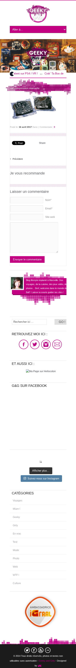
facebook (34, 650)
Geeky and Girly (47, 661)
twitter (27, 650)
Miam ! (16, 508)
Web (15, 566)
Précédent (16, 158)
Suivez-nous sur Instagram (43, 478)
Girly (15, 525)
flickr (47, 650)
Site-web (50, 217)
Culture (17, 583)
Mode (16, 550)
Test (15, 542)
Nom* (48, 200)
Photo (16, 558)
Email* (48, 208)
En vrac (17, 533)
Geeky (16, 517)
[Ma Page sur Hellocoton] (41, 371)
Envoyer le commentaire (27, 259)
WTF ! (16, 575)
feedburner (41, 650)
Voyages (17, 500)
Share (42, 143)
